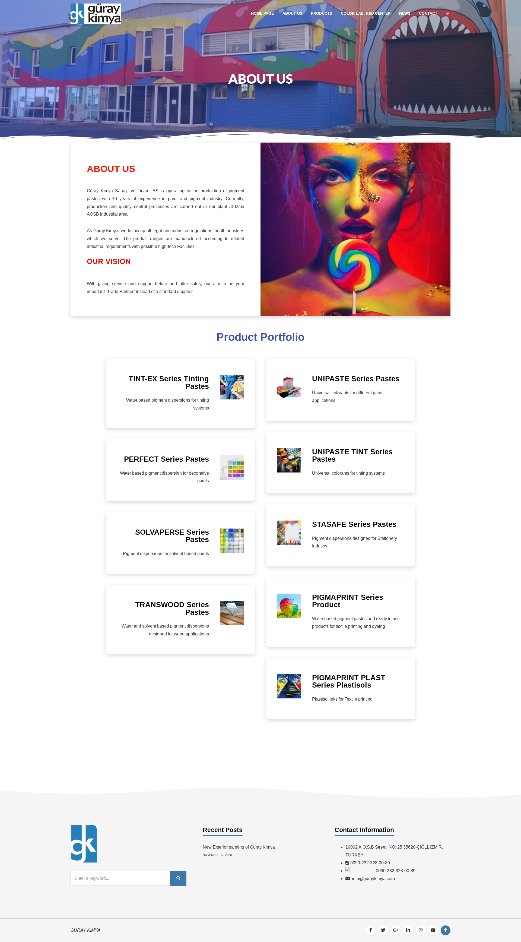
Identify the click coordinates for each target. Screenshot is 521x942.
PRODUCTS (321, 13)
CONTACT (428, 13)
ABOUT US (292, 13)
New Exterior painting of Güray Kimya (239, 847)
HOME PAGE (262, 13)
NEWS (404, 13)
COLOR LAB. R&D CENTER (365, 13)
